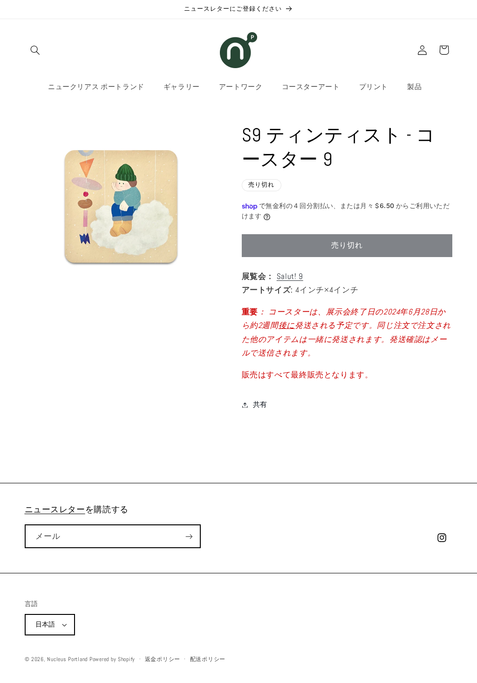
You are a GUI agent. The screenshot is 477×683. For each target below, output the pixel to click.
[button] (35, 50)
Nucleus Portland (67, 659)
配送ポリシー (207, 659)
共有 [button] (260, 404)
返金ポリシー (162, 659)
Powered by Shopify (112, 659)
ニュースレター (55, 509)
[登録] (188, 536)
